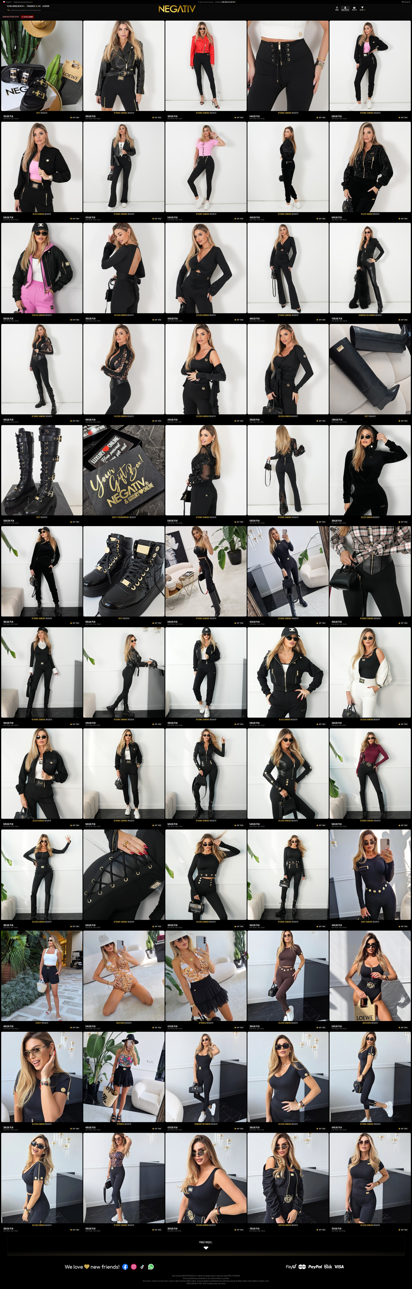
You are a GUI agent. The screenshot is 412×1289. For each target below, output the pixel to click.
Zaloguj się (406, 2)
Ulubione (45, 6)
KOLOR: (28, 17)
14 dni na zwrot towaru (206, 2)
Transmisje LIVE (34, 6)
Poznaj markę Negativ (16, 6)
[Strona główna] (177, 11)
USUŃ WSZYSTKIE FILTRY (11, 16)
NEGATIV (44, 112)
